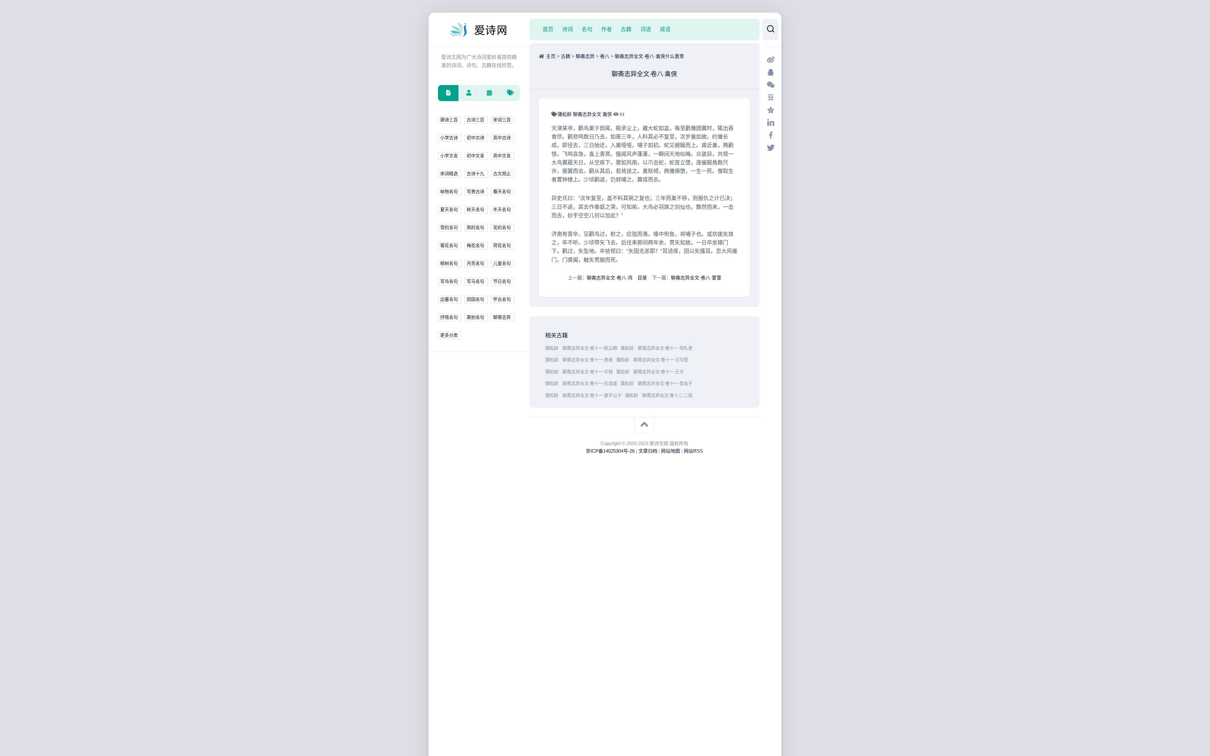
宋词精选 (449, 173)
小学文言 (449, 155)
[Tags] (509, 93)
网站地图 (670, 451)
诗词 (567, 29)
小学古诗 (449, 137)
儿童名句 (502, 263)
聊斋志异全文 (587, 114)
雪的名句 (449, 227)
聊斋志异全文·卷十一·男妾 (587, 360)
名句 (587, 29)
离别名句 (475, 317)
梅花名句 (475, 245)
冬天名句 (502, 209)
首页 (548, 29)
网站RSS (693, 451)
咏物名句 (449, 191)
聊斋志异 (502, 317)
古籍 (626, 29)
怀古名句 (502, 299)
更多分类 (449, 335)
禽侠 (607, 114)
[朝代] (489, 93)
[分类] (448, 93)
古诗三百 (475, 120)
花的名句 (502, 227)
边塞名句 (449, 299)
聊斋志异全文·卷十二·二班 (667, 395)
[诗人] (468, 93)
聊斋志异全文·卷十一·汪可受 (660, 360)
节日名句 (502, 281)
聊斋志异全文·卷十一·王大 (658, 372)
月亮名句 (475, 263)
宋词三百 (502, 120)
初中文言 (475, 155)
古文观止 (502, 173)
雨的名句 (475, 227)
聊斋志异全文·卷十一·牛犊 (587, 372)
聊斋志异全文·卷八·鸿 (609, 277)
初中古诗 (475, 137)
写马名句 (475, 281)
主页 (551, 56)
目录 (642, 277)
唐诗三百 (449, 120)
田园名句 (475, 299)
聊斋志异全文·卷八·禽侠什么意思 (649, 56)
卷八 (604, 56)
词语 (645, 29)
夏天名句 (449, 209)
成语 (665, 29)
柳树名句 (449, 263)
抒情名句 (449, 317)
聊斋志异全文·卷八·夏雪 (696, 277)
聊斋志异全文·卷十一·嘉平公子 (592, 395)
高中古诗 (502, 137)
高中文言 (502, 155)
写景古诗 (475, 191)
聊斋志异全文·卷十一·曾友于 (665, 383)
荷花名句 (502, 245)
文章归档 (647, 451)
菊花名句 (449, 245)
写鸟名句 (449, 281)
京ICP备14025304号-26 (610, 451)
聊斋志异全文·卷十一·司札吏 (665, 348)
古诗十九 (475, 173)
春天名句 (502, 191)
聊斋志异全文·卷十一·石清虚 (589, 383)
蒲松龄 (565, 114)
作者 (606, 29)
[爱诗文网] (479, 29)
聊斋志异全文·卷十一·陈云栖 (589, 348)
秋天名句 (475, 209)
